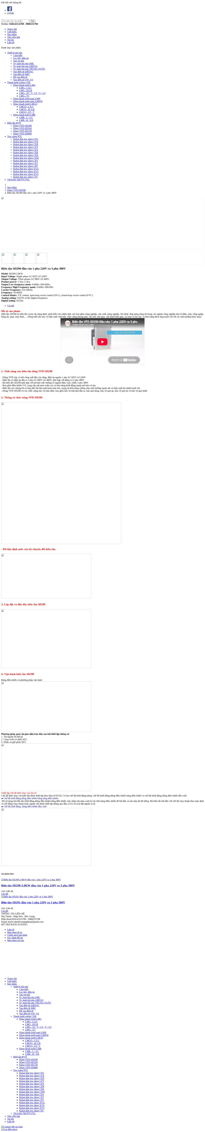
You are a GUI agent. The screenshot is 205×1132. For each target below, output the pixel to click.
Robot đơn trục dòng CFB (25, 152)
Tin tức (10, 40)
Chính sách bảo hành (17, 935)
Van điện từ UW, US (23, 79)
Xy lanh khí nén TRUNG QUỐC (29, 69)
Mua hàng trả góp (15, 940)
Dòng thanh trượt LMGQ (25, 104)
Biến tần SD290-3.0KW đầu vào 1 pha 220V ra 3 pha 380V (38, 885)
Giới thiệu (12, 31)
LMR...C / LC (26, 117)
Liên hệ (10, 42)
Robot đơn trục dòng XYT (26, 174)
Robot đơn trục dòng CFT (25, 163)
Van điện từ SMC (21, 74)
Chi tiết (10, 305)
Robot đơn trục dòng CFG (25, 139)
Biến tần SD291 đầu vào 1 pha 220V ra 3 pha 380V (33, 902)
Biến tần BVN (14, 123)
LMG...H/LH (25, 90)
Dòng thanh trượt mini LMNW (28, 101)
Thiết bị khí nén (14, 52)
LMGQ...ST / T (26, 112)
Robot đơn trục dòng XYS (25, 171)
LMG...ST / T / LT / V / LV (32, 93)
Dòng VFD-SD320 (22, 128)
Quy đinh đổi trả (15, 937)
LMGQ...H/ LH (27, 109)
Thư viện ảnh (13, 37)
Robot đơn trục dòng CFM (26, 158)
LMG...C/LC (25, 88)
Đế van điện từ (20, 77)
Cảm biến (17, 55)
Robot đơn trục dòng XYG (26, 169)
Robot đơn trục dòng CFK (25, 155)
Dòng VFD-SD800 (22, 133)
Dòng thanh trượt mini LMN (26, 98)
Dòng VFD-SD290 (22, 125)
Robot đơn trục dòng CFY (25, 147)
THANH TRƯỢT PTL (18, 179)
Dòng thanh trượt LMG (24, 85)
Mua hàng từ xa (14, 932)
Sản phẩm (12, 34)
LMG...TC (24, 96)
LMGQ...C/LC (26, 106)
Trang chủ (12, 29)
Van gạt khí (18, 61)
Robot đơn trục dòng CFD (25, 144)
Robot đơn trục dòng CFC (25, 177)
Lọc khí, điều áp (21, 58)
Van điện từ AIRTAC (23, 71)
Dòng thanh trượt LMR (24, 115)
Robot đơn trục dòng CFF (25, 166)
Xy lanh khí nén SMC (23, 63)
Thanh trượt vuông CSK (18, 82)
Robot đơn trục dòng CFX (25, 142)
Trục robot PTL (14, 136)
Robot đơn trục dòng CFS (25, 160)
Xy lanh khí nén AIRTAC (25, 66)
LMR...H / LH (26, 120)
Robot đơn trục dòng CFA (25, 150)
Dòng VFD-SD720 (22, 131)
